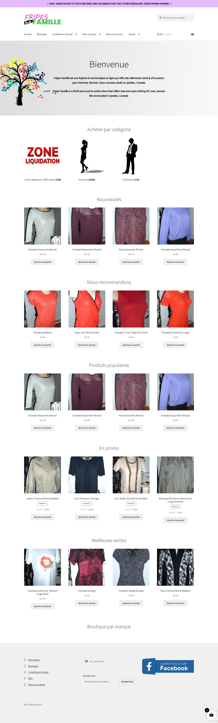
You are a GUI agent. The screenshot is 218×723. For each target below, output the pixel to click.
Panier (132, 34)
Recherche (89, 675)
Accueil (28, 34)
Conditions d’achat (62, 34)
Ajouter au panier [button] (42, 261)
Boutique (42, 34)
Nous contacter (114, 34)
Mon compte (89, 34)
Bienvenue (34, 659)
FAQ (30, 678)
